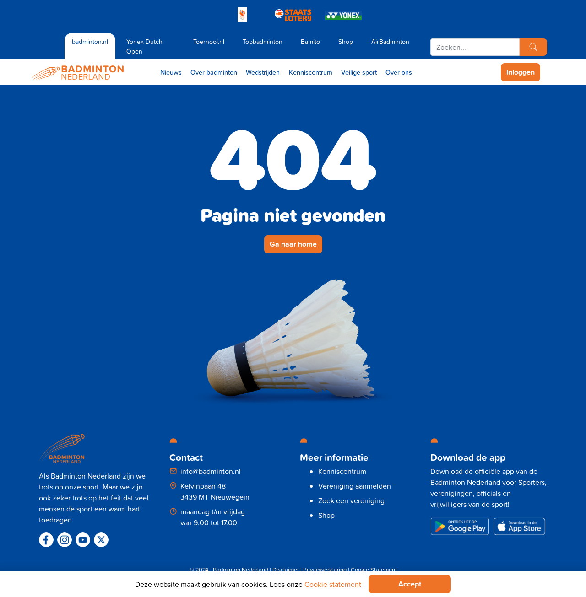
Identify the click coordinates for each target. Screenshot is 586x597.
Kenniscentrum (310, 72)
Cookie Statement (374, 569)
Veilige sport (359, 72)
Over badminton (213, 72)
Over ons (398, 72)
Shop (345, 41)
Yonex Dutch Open (144, 46)
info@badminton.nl (210, 471)
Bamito (310, 41)
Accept (409, 584)
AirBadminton (390, 41)
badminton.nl (90, 41)
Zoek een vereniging (351, 500)
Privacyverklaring (325, 569)
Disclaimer (285, 569)
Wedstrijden (263, 72)
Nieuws (171, 72)
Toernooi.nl (208, 41)
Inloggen (520, 72)
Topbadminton (262, 41)
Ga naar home (293, 244)
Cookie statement (332, 584)
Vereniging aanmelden (354, 486)
